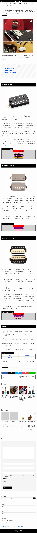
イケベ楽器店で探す (18, 157)
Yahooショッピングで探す (18, 151)
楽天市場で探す (18, 153)
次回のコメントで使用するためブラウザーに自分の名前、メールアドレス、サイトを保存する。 (19, 476)
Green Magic (10, 357)
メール (4, 466)
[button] (4, 373)
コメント (5, 446)
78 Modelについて (9, 68)
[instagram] (16, 530)
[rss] (20, 530)
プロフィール (4, 506)
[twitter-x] (15, 530)
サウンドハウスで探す (18, 155)
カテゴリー (4, 511)
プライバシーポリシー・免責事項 (7, 520)
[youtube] (19, 530)
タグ (2, 513)
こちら (23, 361)
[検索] (34, 498)
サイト (4, 470)
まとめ (7, 75)
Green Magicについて (10, 72)
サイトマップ (4, 522)
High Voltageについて (10, 70)
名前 (3, 461)
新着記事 (3, 504)
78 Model (10, 355)
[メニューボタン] (1, 1)
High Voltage (26, 355)
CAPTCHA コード (6, 481)
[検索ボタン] (36, 1)
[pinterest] (17, 530)
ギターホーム (18, 1)
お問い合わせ (4, 518)
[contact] (21, 530)
